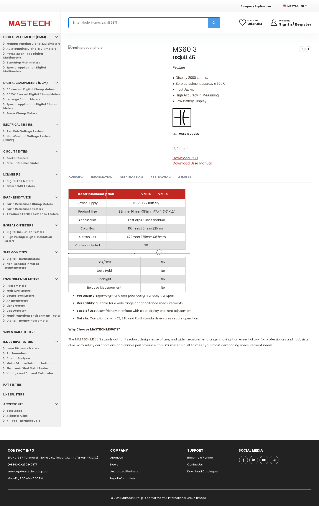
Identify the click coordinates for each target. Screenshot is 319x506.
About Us (116, 458)
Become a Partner (200, 458)
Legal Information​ (122, 478)
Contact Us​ (195, 464)
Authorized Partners (124, 471)
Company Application (255, 6)
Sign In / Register (295, 24)
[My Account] (274, 22)
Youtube (264, 460)
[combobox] (144, 23)
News (114, 464)
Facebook (243, 460)
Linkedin (253, 460)
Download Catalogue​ (202, 471)
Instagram (274, 460)
